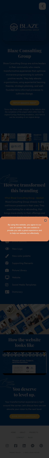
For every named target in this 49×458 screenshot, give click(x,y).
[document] (24, 229)
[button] (45, 220)
